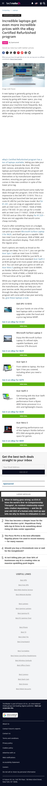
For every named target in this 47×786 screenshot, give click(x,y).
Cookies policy (8, 748)
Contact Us (6, 733)
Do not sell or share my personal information (19, 772)
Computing (6, 10)
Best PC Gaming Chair (23, 618)
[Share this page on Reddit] (14, 52)
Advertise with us (9, 753)
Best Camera (23, 674)
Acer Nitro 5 (7, 267)
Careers (5, 767)
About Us (6, 724)
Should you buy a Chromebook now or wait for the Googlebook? (25, 549)
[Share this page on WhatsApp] (11, 52)
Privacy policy (7, 743)
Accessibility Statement (11, 762)
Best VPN (23, 580)
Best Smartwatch (23, 642)
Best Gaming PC (23, 613)
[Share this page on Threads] (25, 52)
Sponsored (15, 42)
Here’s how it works (16, 59)
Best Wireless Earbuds (23, 660)
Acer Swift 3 (39, 259)
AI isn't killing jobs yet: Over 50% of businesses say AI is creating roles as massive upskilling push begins (22, 560)
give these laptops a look (17, 298)
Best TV (23, 632)
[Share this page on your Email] (29, 52)
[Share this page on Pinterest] (18, 52)
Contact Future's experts (11, 729)
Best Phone (23, 627)
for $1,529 (38, 215)
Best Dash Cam (23, 679)
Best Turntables (23, 651)
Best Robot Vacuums (23, 689)
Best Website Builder (23, 594)
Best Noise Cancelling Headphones (23, 656)
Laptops (15, 10)
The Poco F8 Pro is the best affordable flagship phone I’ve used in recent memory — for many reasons (24, 539)
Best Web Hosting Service (23, 590)
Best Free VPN (23, 585)
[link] (8, 310)
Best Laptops (23, 604)
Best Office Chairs (23, 665)
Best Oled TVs (23, 637)
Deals (5, 43)
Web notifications (9, 757)
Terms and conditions (11, 738)
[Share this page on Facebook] (3, 52)
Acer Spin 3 (7, 253)
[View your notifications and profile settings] (32, 3)
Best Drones (23, 684)
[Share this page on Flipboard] (22, 52)
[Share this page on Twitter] (7, 52)
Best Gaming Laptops (23, 608)
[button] (44, 3)
